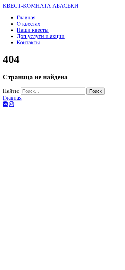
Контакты (28, 42)
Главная (26, 17)
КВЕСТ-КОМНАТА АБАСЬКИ (40, 6)
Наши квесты (33, 30)
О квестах (28, 24)
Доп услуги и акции (41, 36)
